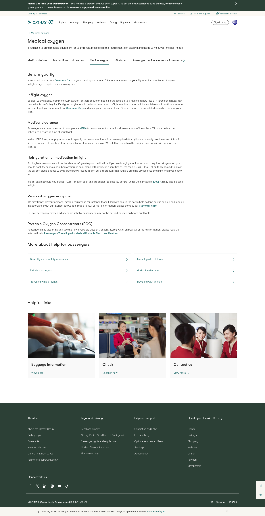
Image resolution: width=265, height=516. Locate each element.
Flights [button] (62, 22)
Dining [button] (113, 22)
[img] (236, 3)
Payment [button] (125, 22)
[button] (184, 60)
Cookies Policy (155, 511)
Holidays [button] (74, 22)
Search (181, 13)
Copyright (32, 501)
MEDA (83, 128)
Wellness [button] (101, 22)
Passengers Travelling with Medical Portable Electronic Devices (81, 233)
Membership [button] (140, 22)
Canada (220, 502)
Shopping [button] (88, 22)
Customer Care (63, 80)
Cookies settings (90, 453)
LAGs (156, 181)
